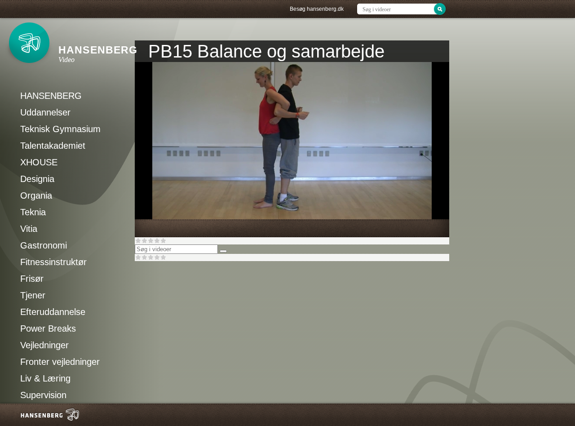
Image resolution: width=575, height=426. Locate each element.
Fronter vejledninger (60, 362)
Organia (36, 195)
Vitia (28, 229)
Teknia (33, 212)
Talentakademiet (52, 146)
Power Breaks (48, 328)
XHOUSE (39, 162)
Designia (37, 179)
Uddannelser (45, 112)
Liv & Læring (45, 378)
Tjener (32, 295)
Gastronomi (43, 245)
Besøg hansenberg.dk (317, 9)
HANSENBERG (51, 96)
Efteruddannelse (52, 312)
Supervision (43, 395)
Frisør (32, 279)
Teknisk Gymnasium (60, 129)
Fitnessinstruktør (53, 262)
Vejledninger (44, 345)
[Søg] (223, 251)
